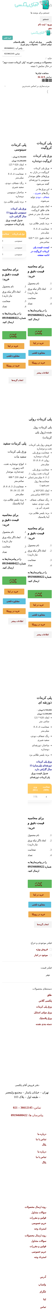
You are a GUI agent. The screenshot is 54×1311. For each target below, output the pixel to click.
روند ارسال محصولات (35, 1207)
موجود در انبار (41, 955)
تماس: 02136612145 (12, 54)
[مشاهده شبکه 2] (43, 81)
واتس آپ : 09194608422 (13, 48)
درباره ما (42, 1134)
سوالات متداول (38, 1212)
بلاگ (44, 1144)
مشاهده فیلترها (42, 73)
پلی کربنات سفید (14, 443)
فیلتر (48, 975)
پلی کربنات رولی (40, 419)
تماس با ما (41, 1139)
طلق (49, 995)
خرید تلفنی (7, 38)
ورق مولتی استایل (43, 1012)
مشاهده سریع (48, 380)
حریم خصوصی (39, 1223)
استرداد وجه (40, 1228)
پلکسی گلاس (45, 1000)
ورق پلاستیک (45, 1018)
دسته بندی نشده (44, 1024)
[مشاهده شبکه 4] (46, 81)
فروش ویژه (42, 949)
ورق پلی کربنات (44, 1006)
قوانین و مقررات (38, 1217)
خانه (49, 58)
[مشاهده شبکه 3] (50, 81)
